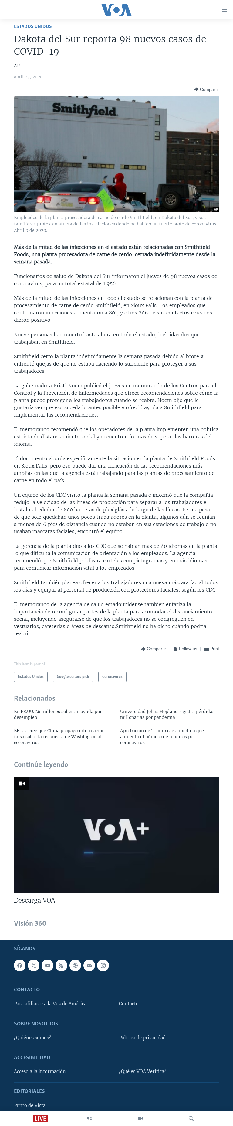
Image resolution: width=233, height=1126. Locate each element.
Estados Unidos (33, 26)
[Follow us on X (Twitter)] (33, 965)
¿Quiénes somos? (32, 1038)
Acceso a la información (40, 1071)
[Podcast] (75, 965)
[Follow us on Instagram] (103, 965)
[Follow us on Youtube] (47, 965)
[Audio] (89, 1118)
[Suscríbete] (89, 965)
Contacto (129, 1004)
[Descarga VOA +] (116, 835)
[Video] (140, 1118)
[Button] (206, 89)
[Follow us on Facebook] (19, 965)
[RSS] (61, 965)
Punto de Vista (30, 1105)
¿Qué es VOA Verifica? (142, 1071)
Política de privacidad (142, 1038)
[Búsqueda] (191, 1118)
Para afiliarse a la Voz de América (50, 1004)
